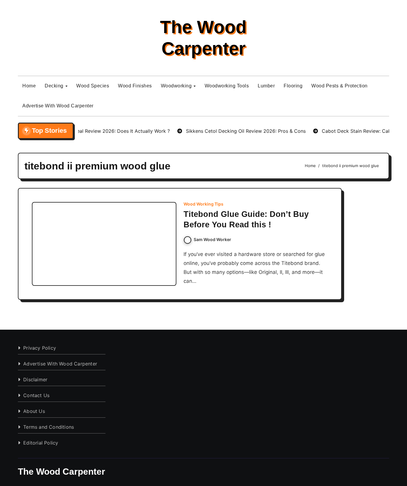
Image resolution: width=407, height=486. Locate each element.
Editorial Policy (40, 443)
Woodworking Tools (227, 85)
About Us (34, 411)
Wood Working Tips (203, 204)
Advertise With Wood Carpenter (58, 105)
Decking (55, 85)
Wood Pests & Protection (339, 85)
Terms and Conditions (48, 427)
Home (29, 85)
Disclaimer (35, 379)
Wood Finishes (135, 85)
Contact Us (36, 395)
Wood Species (92, 85)
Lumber (266, 85)
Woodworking (177, 85)
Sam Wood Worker (212, 239)
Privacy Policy (39, 348)
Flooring (293, 85)
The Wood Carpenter (61, 471)
